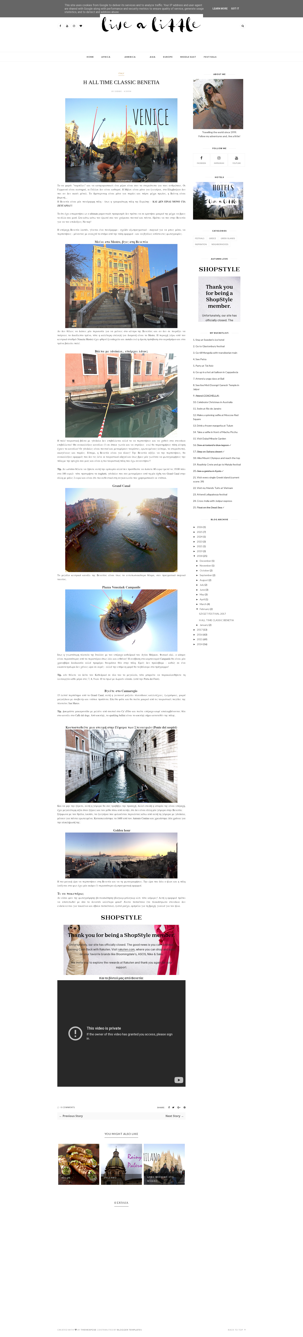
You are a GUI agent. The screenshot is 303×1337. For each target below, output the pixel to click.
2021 (200, 546)
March (203, 604)
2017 (200, 629)
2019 (200, 551)
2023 (200, 541)
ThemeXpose (88, 1329)
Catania (153, 1177)
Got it (235, 8)
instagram (219, 163)
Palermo (68, 1177)
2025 (200, 531)
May (202, 594)
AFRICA (105, 57)
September (206, 575)
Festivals (199, 238)
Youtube (236, 163)
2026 (200, 526)
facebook (201, 163)
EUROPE (168, 57)
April (202, 599)
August (204, 580)
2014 (200, 644)
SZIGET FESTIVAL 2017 (212, 613)
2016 (200, 634)
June (202, 589)
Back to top (236, 1329)
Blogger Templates (129, 1329)
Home (90, 57)
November (205, 565)
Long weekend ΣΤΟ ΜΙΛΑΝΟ (118, 1179)
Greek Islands (228, 238)
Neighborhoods (219, 244)
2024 (200, 536)
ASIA (153, 57)
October (204, 570)
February (204, 608)
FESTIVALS (210, 57)
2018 (200, 555)
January (204, 624)
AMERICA (130, 57)
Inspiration (201, 244)
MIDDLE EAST (188, 57)
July (202, 584)
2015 (200, 639)
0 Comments (68, 1107)
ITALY (121, 73)
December (205, 560)
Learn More (220, 8)
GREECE (212, 238)
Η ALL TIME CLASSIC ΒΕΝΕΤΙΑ (216, 620)
